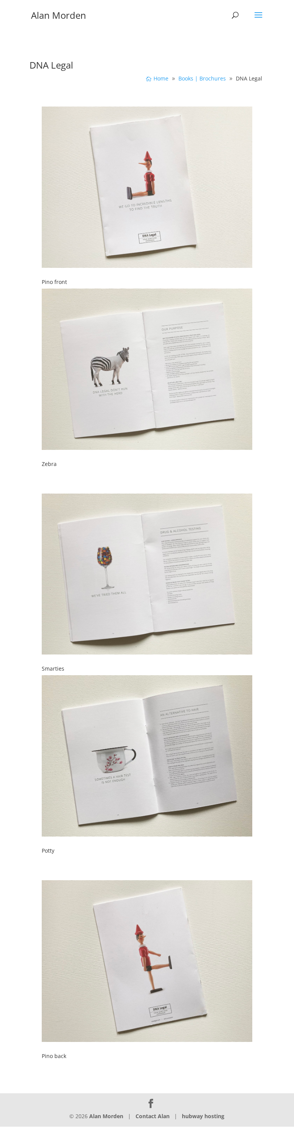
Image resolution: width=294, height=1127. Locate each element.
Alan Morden (106, 1116)
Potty (48, 850)
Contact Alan (153, 1116)
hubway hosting (203, 1116)
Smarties (53, 668)
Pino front (54, 281)
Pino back (54, 1056)
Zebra (49, 464)
